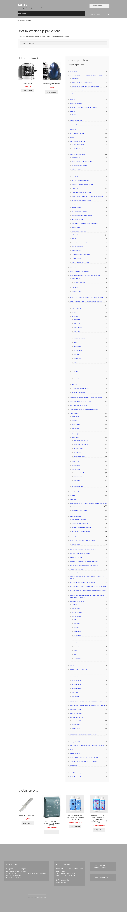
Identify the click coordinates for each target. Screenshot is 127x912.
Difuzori (72, 137)
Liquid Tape (74, 604)
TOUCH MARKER (76, 544)
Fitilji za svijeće (75, 461)
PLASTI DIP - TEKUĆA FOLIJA (77, 601)
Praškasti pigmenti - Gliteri (78, 235)
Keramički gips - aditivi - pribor (79, 510)
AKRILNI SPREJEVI (76, 279)
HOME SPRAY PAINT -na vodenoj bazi (79, 405)
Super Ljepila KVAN (76, 250)
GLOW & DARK (77, 346)
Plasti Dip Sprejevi (76, 616)
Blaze (75, 619)
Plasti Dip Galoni (76, 608)
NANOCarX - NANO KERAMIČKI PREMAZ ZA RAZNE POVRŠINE (85, 561)
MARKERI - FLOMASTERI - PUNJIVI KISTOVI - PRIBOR (82, 540)
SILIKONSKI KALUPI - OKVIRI (76, 717)
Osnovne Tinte (77, 379)
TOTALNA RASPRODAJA (76, 753)
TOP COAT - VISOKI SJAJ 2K (78, 392)
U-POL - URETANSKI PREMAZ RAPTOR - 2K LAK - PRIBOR (83, 761)
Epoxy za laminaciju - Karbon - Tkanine (81, 200)
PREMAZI (74, 239)
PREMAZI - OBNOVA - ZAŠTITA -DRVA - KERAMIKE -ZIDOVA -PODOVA (86, 702)
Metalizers (76, 643)
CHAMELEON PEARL (76, 681)
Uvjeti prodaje (22, 13)
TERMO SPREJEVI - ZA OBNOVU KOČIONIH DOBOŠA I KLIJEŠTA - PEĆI (87, 745)
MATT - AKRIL (75, 288)
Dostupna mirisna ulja (79, 473)
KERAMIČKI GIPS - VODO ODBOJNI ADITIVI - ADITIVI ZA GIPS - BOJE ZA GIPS (88, 503)
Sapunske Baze (76, 428)
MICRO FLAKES (75, 692)
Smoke (75, 654)
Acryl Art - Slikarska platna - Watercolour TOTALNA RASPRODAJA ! (86, 75)
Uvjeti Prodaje (99, 865)
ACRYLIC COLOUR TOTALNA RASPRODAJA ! (82, 82)
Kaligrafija (72, 495)
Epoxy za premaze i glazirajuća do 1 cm (82, 215)
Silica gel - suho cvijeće (77, 246)
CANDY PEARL (75, 677)
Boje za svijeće (75, 437)
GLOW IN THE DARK (76, 688)
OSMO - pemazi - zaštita (76, 573)
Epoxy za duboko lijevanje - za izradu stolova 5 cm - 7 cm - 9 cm (88, 196)
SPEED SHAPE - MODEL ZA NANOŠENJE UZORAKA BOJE (83, 734)
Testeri (71, 749)
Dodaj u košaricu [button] (27, 90)
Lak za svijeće (77, 452)
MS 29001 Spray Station (78, 144)
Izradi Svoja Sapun (74, 413)
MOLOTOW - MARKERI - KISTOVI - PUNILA (80, 553)
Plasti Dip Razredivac (77, 612)
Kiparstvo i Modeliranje (76, 516)
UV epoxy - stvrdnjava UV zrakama (80, 262)
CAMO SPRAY (77, 319)
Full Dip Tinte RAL (78, 375)
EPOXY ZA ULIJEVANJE (77, 219)
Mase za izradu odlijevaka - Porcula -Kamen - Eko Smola (84, 549)
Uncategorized (73, 765)
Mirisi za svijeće (76, 469)
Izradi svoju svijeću (74, 434)
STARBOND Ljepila (74, 738)
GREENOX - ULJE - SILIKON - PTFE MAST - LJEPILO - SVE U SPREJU (86, 398)
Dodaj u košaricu (75, 826)
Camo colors (77, 623)
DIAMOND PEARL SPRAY (79, 339)
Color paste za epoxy (77, 173)
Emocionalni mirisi (78, 476)
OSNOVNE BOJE (78, 358)
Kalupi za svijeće (76, 465)
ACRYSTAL (72, 99)
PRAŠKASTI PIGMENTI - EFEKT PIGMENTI (79, 669)
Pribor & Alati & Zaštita (75, 709)
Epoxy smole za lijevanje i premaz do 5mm (82, 184)
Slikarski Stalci (75, 94)
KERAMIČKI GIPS (76, 227)
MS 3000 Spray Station (77, 148)
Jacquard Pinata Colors (76, 492)
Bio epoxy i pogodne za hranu (79, 165)
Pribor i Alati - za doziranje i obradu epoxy (82, 242)
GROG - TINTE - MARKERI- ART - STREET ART (80, 401)
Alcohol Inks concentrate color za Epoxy (82, 161)
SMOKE (75, 362)
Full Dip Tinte (75, 371)
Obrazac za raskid (100, 868)
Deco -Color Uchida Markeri (77, 133)
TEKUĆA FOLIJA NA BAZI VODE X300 (80, 388)
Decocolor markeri (78, 448)
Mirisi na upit (77, 480)
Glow (75, 639)
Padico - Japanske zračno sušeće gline (81, 527)
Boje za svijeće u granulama (81, 444)
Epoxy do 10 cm (76, 177)
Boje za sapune (75, 416)
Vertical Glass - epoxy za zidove (78, 773)
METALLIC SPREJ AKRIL (79, 282)
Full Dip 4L (74, 312)
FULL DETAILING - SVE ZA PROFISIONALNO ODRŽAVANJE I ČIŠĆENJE (86, 297)
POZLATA (72, 666)
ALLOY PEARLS (75, 673)
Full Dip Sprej (75, 316)
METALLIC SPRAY (78, 350)
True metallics (77, 658)
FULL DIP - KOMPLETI (77, 308)
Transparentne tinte (77, 258)
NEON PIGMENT (75, 696)
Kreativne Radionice (75, 537)
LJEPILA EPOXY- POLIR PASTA (79, 231)
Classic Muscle (77, 631)
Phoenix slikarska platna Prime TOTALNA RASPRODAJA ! (86, 86)
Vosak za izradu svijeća (77, 486)
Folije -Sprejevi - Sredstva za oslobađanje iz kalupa (85, 223)
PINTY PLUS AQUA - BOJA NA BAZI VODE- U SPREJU (82, 582)
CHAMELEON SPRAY (78, 327)
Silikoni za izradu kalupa (76, 713)
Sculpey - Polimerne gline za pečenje (81, 531)
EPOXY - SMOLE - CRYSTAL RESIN (78, 154)
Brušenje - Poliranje (76, 169)
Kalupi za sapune (76, 424)
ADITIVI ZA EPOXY (76, 157)
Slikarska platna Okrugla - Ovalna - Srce (82, 90)
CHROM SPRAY (77, 331)
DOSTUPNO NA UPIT (51, 832)
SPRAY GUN (74, 384)
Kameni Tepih (73, 499)
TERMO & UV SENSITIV (79, 366)
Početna (22, 20)
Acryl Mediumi (75, 78)
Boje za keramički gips (77, 506)
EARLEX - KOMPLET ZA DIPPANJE (78, 141)
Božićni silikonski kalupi (77, 721)
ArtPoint (22, 5)
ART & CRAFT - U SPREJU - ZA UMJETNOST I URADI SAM (83, 107)
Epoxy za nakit (75, 204)
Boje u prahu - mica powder (81, 440)
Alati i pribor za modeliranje (79, 519)
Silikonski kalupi (76, 728)
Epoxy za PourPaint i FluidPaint (79, 211)
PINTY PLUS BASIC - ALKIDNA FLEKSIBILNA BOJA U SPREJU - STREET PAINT (88, 586)
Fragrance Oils (75, 420)
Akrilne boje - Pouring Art (76, 103)
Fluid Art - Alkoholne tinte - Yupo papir (79, 271)
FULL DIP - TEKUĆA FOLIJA (76, 305)
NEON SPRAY (77, 354)
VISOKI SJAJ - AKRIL (77, 291)
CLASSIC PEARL (77, 335)
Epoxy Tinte (75, 188)
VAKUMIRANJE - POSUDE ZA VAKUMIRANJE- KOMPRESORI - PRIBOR (86, 769)
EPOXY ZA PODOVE (76, 208)
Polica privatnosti (100, 877)
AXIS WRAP (72, 111)
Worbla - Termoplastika (76, 777)
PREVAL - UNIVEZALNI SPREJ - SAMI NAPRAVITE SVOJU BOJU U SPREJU (87, 706)
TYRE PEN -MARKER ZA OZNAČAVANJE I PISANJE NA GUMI (84, 757)
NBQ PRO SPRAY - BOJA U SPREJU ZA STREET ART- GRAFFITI (85, 565)
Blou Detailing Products (76, 124)
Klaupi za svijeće (76, 724)
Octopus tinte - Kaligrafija (76, 569)
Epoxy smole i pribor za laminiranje (80, 180)
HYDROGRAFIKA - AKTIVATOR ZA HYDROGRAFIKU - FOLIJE (84, 409)
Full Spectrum (77, 635)
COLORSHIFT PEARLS (77, 684)
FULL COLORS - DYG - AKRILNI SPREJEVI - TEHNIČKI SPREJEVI (85, 275)
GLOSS (75, 342)
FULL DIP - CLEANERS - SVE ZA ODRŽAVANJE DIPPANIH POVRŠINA (86, 301)
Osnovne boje (77, 647)
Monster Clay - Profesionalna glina (80, 523)
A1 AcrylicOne (73, 71)
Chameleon (76, 627)
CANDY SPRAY (77, 323)
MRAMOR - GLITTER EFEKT (76, 557)
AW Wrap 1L (75, 114)
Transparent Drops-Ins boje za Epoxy (81, 254)
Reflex (75, 650)
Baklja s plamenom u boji (76, 120)
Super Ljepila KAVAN (75, 742)
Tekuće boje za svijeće (79, 456)
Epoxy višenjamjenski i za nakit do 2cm (81, 192)
